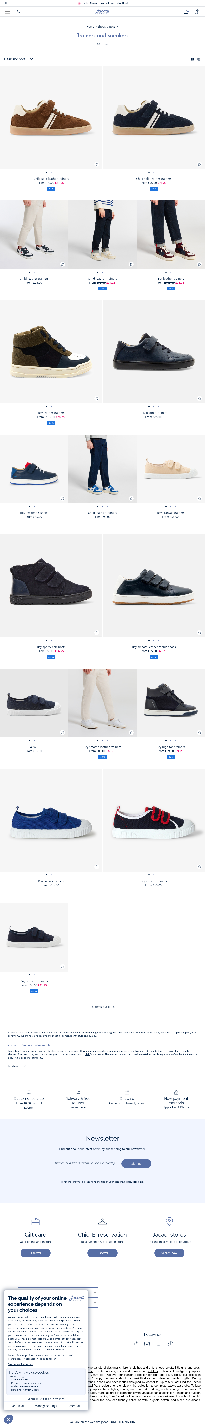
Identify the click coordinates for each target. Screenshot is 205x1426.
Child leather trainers (34, 278)
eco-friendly (120, 1400)
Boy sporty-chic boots (51, 647)
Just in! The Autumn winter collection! (103, 3)
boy (50, 1032)
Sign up (136, 1163)
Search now (169, 1253)
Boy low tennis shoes (34, 513)
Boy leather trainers (171, 278)
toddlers (153, 1371)
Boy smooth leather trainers (102, 747)
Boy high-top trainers (171, 747)
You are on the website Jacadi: (103, 1422)
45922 (34, 747)
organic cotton (159, 1400)
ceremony (13, 1035)
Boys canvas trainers (171, 513)
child (87, 1054)
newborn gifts (180, 1378)
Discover (35, 1253)
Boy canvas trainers (51, 881)
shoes (160, 1367)
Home (90, 26)
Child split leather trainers (51, 179)
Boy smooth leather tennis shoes (154, 647)
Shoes (102, 26)
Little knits (129, 1385)
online (130, 1396)
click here (137, 1181)
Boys (112, 26)
